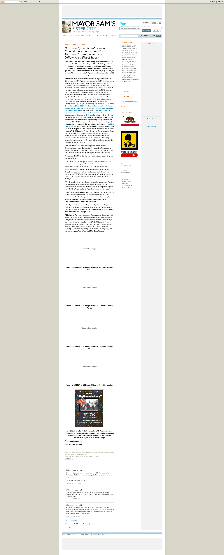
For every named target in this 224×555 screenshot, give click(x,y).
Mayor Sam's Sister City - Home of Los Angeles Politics (90, 26)
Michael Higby (126, 179)
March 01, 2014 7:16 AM (73, 516)
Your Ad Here (151, 119)
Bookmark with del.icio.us (65, 458)
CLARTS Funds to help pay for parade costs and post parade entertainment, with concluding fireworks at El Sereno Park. (87, 113)
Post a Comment (71, 520)
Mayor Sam (125, 183)
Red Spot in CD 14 (127, 185)
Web (153, 36)
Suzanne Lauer (126, 187)
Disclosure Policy (125, 172)
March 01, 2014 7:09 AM (73, 499)
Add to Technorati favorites (73, 458)
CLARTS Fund (91, 452)
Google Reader (157, 23)
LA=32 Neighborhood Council (78, 454)
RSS (153, 23)
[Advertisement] (112, 11)
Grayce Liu (100, 452)
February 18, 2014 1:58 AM (73, 483)
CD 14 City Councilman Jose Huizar (79, 452)
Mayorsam (145, 36)
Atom (87, 524)
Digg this (70, 458)
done (96, 452)
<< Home (68, 527)
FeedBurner (157, 30)
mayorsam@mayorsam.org (107, 35)
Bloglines (155, 23)
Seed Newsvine (68, 458)
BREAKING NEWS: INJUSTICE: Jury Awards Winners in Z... (129, 61)
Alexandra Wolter (126, 181)
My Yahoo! (160, 23)
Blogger (104, 534)
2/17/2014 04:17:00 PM (91, 456)
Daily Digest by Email (149, 26)
